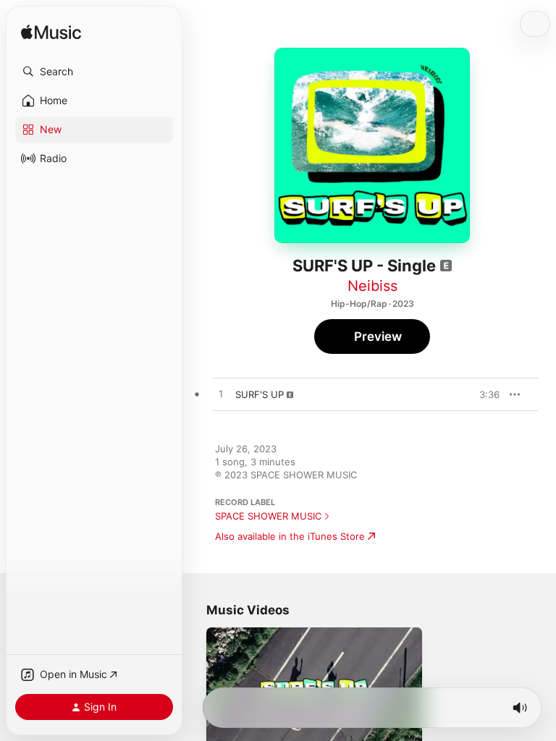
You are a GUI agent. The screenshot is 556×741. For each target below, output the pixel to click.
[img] (51, 33)
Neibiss (372, 286)
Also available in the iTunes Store (290, 536)
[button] (94, 71)
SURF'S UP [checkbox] (259, 394)
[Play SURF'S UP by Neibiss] (220, 394)
